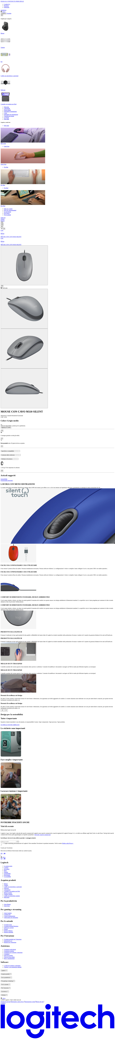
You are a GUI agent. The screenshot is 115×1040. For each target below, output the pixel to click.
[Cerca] (2, 222)
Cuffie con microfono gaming (12, 896)
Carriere (6, 867)
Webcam (6, 888)
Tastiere (6, 885)
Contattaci (6, 954)
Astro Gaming (8, 913)
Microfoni (6, 897)
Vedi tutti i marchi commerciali (42, 834)
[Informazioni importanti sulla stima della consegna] (2, 438)
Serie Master (7, 904)
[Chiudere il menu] (2, 15)
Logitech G (7, 4)
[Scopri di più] (2, 471)
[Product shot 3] (24, 348)
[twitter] (3, 853)
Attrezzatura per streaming (11, 917)
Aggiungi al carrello (6, 427)
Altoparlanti (7, 890)
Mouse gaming (8, 893)
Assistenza (3, 10)
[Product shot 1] (24, 265)
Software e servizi (9, 927)
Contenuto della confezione (8, 455)
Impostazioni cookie (30, 1001)
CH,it (3, 11)
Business (6, 5)
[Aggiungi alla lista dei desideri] (2, 286)
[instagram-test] (1, 853)
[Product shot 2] (24, 309)
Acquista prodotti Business (11, 926)
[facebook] (4, 853)
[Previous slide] (2, 710)
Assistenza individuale (10, 949)
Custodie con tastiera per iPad (12, 891)
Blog (5, 870)
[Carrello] (2, 228)
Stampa (6, 872)
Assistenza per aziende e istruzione (13, 952)
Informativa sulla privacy (17, 1001)
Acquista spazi (8, 924)
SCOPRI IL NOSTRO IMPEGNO (10, 725)
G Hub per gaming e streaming (12, 965)
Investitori (6, 869)
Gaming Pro (7, 914)
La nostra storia (8, 866)
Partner (6, 929)
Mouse (2, 233)
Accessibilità (7, 876)
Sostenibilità (7, 873)
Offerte (2, 219)
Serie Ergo (7, 906)
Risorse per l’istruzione (10, 942)
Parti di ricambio (8, 955)
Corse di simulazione (9, 916)
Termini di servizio (6, 1001)
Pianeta (3, 220)
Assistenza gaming (9, 951)
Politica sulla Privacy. (67, 843)
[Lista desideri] (2, 225)
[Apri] (4, 229)
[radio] (1, 424)
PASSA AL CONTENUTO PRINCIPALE (12, 1)
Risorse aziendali (8, 932)
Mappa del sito (40, 1001)
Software (3, 217)
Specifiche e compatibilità (7, 451)
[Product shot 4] (24, 388)
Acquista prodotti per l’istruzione (12, 939)
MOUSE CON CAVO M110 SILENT (11, 236)
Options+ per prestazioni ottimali (12, 967)
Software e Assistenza (6, 459)
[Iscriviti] (18, 841)
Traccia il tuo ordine (9, 957)
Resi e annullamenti (9, 958)
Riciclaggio (7, 875)
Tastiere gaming (8, 894)
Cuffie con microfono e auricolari (13, 887)
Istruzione (6, 7)
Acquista (3, 13)
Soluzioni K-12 (8, 941)
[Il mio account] (2, 227)
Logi (2, 230)
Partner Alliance (8, 930)
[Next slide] (6, 710)
